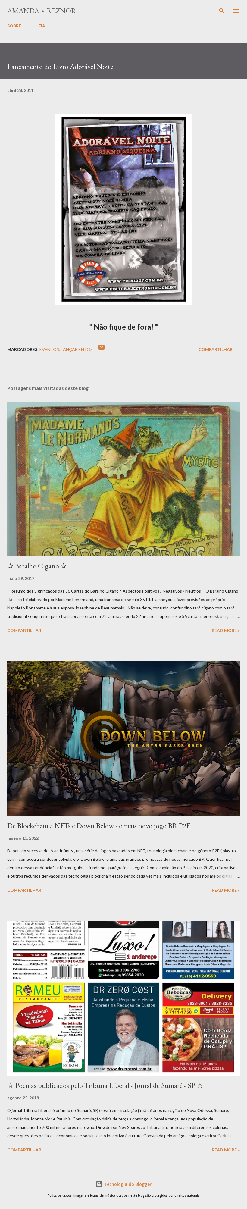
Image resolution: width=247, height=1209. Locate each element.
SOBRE (14, 25)
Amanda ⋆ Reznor (41, 10)
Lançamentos (77, 349)
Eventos (49, 349)
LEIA (40, 25)
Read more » (226, 630)
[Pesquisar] (221, 10)
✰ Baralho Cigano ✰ (37, 566)
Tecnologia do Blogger (127, 1184)
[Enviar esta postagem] (101, 349)
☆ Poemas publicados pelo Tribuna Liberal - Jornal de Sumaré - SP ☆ (105, 1085)
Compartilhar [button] (216, 349)
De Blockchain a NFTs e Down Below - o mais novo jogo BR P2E (98, 825)
